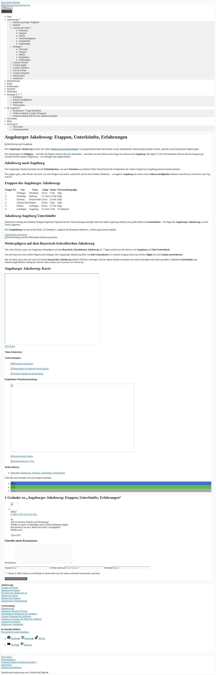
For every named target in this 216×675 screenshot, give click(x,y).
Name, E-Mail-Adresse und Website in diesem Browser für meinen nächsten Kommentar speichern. (54, 573)
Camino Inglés (19, 65)
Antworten (16, 535)
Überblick (17, 97)
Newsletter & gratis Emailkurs (15, 632)
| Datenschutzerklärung (11, 666)
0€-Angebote (13, 108)
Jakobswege (12, 19)
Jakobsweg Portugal (10, 590)
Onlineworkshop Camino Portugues (29, 113)
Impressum (6, 665)
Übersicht (23, 30)
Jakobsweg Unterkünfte (12, 624)
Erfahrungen (24, 43)
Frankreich (18, 78)
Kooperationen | (8, 659)
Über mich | (6, 657)
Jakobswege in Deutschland (64, 149)
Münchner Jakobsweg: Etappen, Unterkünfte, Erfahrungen (38, 473)
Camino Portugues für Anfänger (16, 616)
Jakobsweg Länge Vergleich (26, 22)
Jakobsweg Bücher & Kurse (14, 611)
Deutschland (19, 75)
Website (107, 568)
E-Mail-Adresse (57, 568)
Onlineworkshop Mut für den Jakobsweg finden (35, 116)
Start (9, 16)
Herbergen (12, 91)
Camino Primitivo (21, 67)
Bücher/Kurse (13, 81)
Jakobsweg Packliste (10, 621)
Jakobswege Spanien (11, 598)
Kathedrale (18, 102)
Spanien (16, 25)
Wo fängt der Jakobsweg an (14, 593)
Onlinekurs (24, 57)
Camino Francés (20, 62)
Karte (9, 83)
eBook (22, 35)
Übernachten (19, 105)
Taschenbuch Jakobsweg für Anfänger (19, 613)
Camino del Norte (21, 28)
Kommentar (10, 562)
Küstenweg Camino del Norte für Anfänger (21, 619)
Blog (9, 121)
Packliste (11, 89)
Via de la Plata (19, 70)
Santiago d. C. (13, 94)
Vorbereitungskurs (27, 38)
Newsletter (12, 118)
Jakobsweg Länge (9, 595)
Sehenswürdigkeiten (22, 99)
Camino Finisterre (21, 73)
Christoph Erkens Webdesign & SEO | (19, 662)
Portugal (17, 46)
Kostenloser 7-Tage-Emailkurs (27, 110)
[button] (13, 483)
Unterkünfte (24, 41)
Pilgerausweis (7, 608)
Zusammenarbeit (20, 129)
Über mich (12, 124)
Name (7, 568)
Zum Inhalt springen (10, 2)
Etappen (22, 33)
